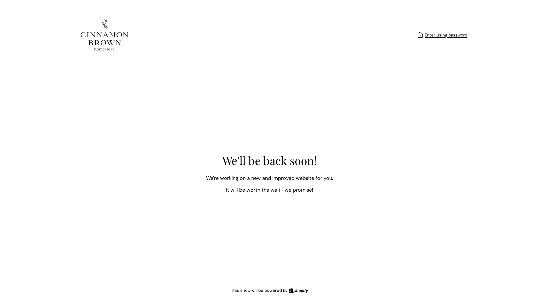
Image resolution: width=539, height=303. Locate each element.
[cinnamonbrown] (105, 35)
